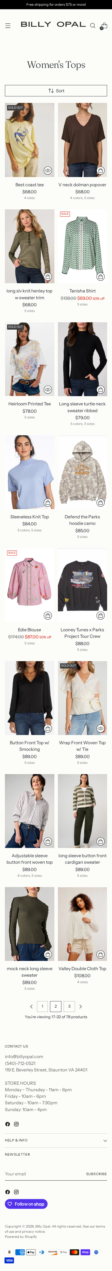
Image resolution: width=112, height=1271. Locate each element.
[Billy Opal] (53, 25)
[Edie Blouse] (29, 585)
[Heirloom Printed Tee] (29, 359)
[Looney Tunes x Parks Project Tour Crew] (82, 585)
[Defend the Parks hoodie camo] (82, 472)
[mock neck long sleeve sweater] (29, 924)
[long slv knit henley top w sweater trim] (29, 246)
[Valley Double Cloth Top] (82, 924)
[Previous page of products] (31, 1006)
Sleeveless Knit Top (29, 516)
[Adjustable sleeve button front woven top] (29, 811)
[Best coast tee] (29, 140)
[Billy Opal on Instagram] (17, 1124)
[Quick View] (47, 170)
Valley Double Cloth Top (82, 968)
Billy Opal (42, 1226)
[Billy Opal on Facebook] (8, 1124)
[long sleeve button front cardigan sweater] (82, 811)
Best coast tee (29, 184)
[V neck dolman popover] (82, 140)
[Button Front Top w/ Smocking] (29, 698)
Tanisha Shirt (82, 291)
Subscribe (96, 1174)
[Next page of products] (80, 1006)
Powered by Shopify (21, 1237)
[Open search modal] (92, 25)
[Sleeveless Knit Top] (29, 472)
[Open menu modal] (7, 25)
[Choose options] (100, 170)
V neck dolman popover (82, 184)
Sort (60, 90)
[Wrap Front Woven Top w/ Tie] (82, 698)
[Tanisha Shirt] (82, 246)
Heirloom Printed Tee (29, 403)
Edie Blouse (29, 629)
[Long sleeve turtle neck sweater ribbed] (82, 359)
